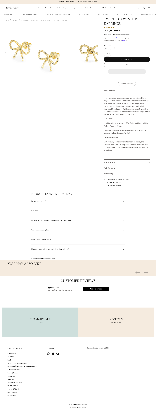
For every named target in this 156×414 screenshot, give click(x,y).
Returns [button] (34, 210)
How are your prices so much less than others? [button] (50, 249)
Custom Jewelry (14, 370)
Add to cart (127, 59)
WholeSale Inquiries (15, 383)
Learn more (40, 322)
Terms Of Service (14, 389)
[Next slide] (91, 52)
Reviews (93, 8)
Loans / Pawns (13, 373)
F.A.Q (9, 360)
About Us (11, 357)
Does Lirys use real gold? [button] (41, 239)
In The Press (12, 395)
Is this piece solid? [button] (38, 201)
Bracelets (48, 8)
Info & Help (102, 8)
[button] (138, 8)
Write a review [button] (96, 289)
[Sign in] (143, 8)
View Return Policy (127, 84)
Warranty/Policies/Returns (17, 363)
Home (7, 20)
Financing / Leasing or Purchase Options (22, 366)
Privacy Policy (13, 386)
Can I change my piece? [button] (40, 230)
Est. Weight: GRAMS (112, 31)
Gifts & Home (113, 8)
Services (11, 379)
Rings (65, 8)
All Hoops (15, 20)
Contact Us (12, 353)
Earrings (72, 8)
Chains (40, 8)
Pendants (57, 8)
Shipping (114, 34)
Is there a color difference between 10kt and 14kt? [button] (51, 220)
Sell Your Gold (83, 8)
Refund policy (13, 392)
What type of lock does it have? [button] (43, 259)
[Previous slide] (6, 52)
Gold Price (11, 376)
